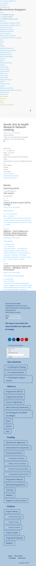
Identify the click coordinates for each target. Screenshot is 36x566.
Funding (2, 46)
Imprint (10, 556)
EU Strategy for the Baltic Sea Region (10, 38)
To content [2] (4, 3)
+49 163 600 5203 (15, 316)
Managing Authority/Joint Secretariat (10, 90)
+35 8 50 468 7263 (9, 174)
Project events (4, 75)
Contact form (4, 94)
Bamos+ (2, 61)
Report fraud (21, 558)
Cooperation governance (18, 474)
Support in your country (16, 500)
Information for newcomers (8, 50)
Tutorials (2, 59)
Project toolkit (4, 77)
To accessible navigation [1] (8, 1)
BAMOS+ (9, 495)
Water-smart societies (17, 463)
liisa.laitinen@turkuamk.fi (11, 176)
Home (1, 12)
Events (2, 42)
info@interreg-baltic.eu (14, 318)
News (1, 40)
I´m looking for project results (15, 379)
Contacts (2, 86)
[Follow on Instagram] (22, 339)
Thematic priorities (5, 52)
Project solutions (5, 69)
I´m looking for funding (16, 367)
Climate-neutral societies (19, 469)
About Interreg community (7, 35)
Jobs (1, 44)
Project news (3, 73)
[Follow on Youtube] (26, 339)
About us (2, 21)
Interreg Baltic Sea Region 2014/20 (10, 25)
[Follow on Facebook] (14, 339)
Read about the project (10, 178)
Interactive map (4, 71)
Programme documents (7, 31)
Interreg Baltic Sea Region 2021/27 (10, 23)
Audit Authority (4, 92)
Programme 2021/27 (14, 391)
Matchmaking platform (6, 56)
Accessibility (12, 558)
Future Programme (5, 33)
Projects (2, 65)
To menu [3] (3, 5)
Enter (10, 357)
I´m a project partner (15, 372)
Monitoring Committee (6, 88)
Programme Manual (6, 54)
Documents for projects (7, 29)
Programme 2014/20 (6, 27)
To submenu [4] (4, 7)
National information (6, 63)
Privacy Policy (19, 556)
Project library (4, 67)
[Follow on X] (18, 339)
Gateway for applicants (6, 48)
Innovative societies (16, 458)
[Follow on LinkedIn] (9, 339)
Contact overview (5, 84)
